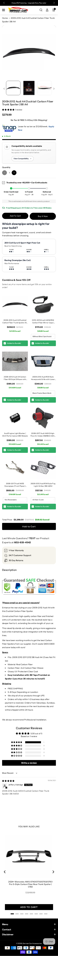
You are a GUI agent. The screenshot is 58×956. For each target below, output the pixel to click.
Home (5, 18)
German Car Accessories (32, 943)
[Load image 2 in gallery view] (29, 88)
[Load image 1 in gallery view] (13, 88)
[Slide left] (4, 89)
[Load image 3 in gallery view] (44, 88)
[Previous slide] (4, 3)
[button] (3, 10)
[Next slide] (54, 3)
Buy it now (43, 216)
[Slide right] (54, 89)
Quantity (6, 167)
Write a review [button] (29, 762)
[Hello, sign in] (47, 10)
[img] (8, 781)
